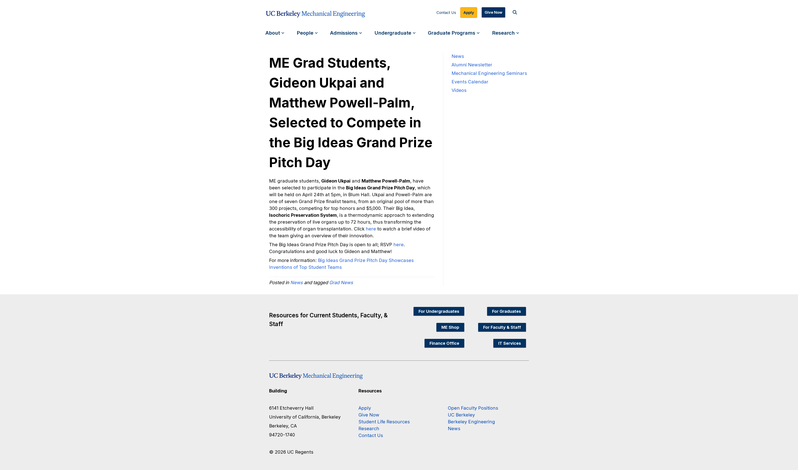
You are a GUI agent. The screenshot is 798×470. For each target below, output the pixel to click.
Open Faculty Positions (473, 408)
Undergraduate (392, 33)
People (305, 33)
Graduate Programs (451, 33)
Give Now (493, 12)
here (371, 228)
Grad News (341, 282)
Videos (459, 90)
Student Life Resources (384, 421)
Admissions (344, 33)
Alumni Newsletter (472, 64)
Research (503, 33)
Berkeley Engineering (471, 421)
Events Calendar (470, 81)
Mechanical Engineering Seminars (489, 73)
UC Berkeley (461, 415)
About (272, 33)
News (296, 282)
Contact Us (446, 13)
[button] (516, 12)
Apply (468, 12)
